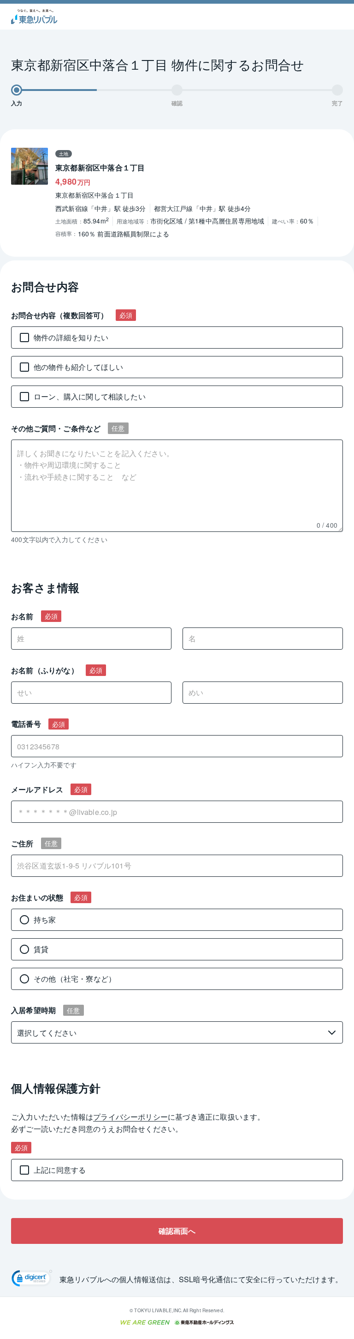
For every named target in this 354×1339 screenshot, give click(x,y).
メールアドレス (37, 789)
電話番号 (26, 723)
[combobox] (177, 812)
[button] (32, 1279)
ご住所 (22, 843)
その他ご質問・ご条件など (55, 428)
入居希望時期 (33, 1010)
